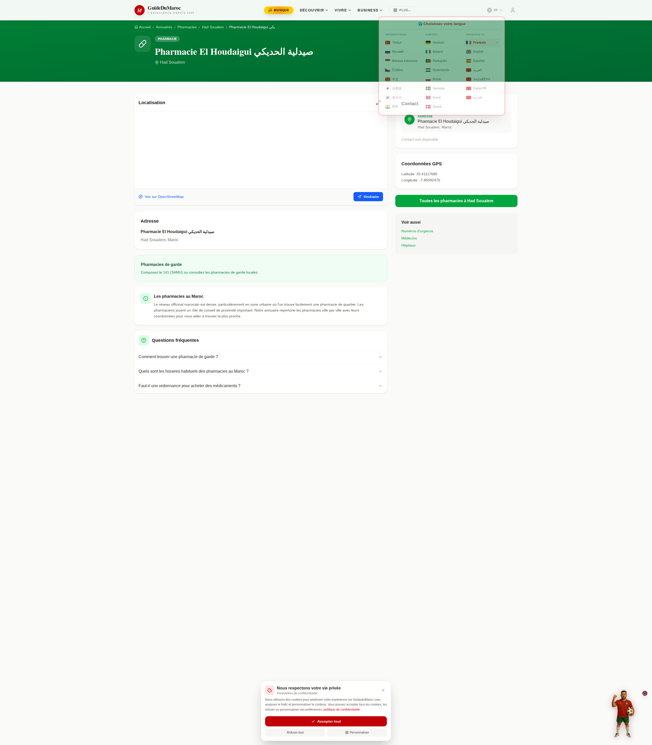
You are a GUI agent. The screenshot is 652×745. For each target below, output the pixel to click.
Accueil (145, 27)
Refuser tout (295, 732)
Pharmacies (187, 27)
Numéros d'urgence (417, 231)
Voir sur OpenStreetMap (164, 197)
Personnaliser (359, 732)
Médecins (409, 238)
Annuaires (164, 27)
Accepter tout (329, 721)
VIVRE (341, 10)
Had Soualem (213, 27)
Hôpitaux (408, 245)
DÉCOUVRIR (312, 10)
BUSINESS (368, 10)
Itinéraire (371, 197)
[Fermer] (383, 690)
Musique (281, 10)
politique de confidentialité (341, 709)
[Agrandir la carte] (378, 102)
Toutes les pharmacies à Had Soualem (456, 201)
